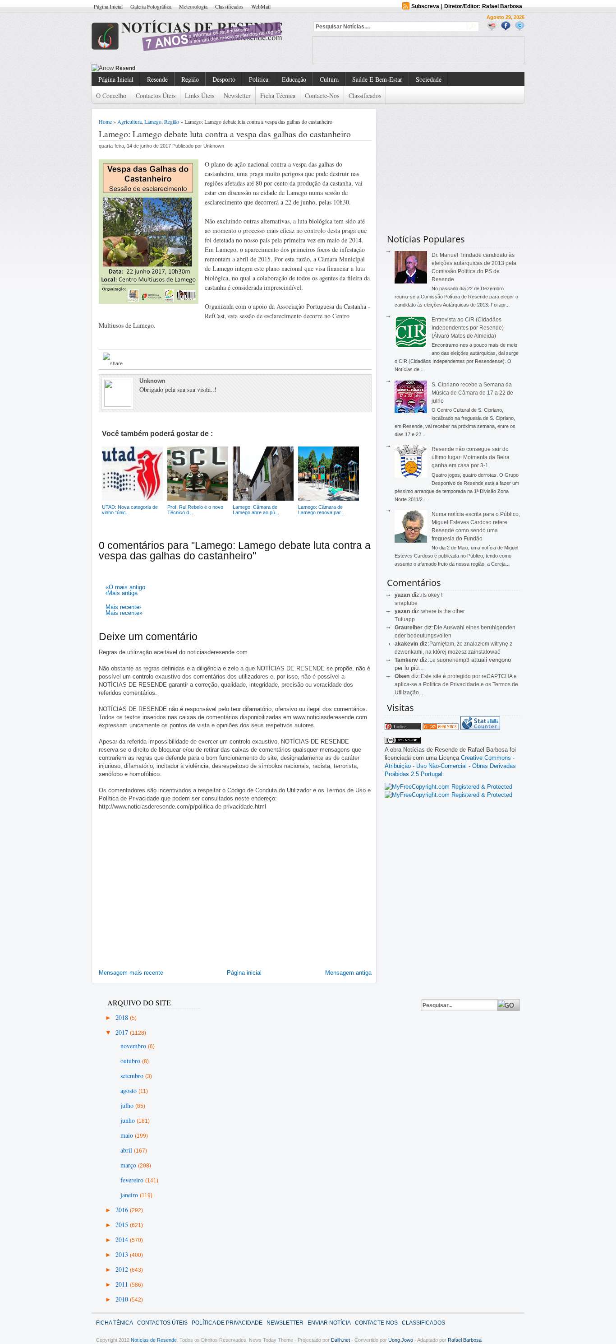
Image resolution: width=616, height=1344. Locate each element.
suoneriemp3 (453, 660)
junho (128, 1120)
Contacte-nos (322, 95)
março (129, 1165)
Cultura (329, 79)
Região (190, 79)
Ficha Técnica (277, 95)
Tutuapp (405, 619)
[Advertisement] (418, 50)
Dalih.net (340, 1340)
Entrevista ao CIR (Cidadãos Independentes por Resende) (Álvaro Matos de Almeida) (468, 327)
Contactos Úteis (155, 95)
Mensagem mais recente (131, 972)
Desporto (223, 79)
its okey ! (431, 595)
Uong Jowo (400, 1340)
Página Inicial (108, 6)
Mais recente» (124, 613)
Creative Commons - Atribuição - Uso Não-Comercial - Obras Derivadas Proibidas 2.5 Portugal (450, 765)
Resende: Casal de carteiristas (156, 68)
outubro (131, 1060)
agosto (129, 1090)
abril (127, 1150)
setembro (132, 1075)
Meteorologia (193, 6)
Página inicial (244, 972)
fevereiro (132, 1180)
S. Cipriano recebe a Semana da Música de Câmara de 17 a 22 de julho (472, 392)
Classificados (229, 6)
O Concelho (111, 95)
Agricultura (129, 121)
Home (105, 121)
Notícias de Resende (154, 1340)
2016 (122, 1209)
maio (127, 1135)
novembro (134, 1046)
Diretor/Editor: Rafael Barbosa (483, 6)
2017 (122, 1032)
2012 (122, 1269)
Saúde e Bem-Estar (377, 79)
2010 (122, 1299)
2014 (122, 1239)
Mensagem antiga (348, 972)
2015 (122, 1224)
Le (433, 660)
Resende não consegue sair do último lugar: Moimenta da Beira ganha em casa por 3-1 (471, 457)
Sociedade (428, 79)
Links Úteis (199, 95)
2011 (122, 1284)
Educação (294, 79)
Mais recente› (123, 607)
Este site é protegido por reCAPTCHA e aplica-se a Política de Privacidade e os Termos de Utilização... (456, 684)
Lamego (152, 121)
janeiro (130, 1195)
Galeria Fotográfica (150, 6)
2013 (122, 1254)
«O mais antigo (125, 587)
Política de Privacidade (227, 1323)
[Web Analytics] (441, 728)
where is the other (443, 611)
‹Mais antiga (122, 593)
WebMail (261, 6)
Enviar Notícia (329, 1323)
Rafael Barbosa (465, 1340)
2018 (122, 1017)
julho (127, 1105)
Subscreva (425, 6)
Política (258, 79)
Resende (157, 79)
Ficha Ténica (114, 1323)
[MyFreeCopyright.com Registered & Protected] (448, 786)
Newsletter (237, 95)
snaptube (406, 603)
